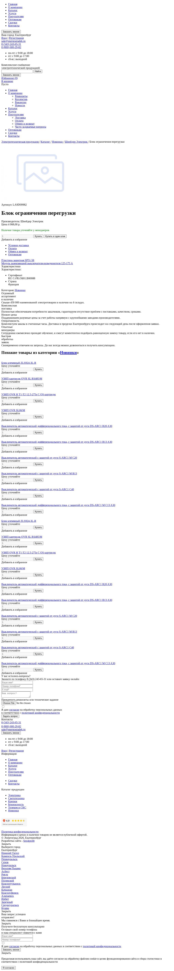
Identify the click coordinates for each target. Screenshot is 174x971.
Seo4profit (28, 840)
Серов (4, 862)
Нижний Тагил (10, 853)
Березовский (8, 877)
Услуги (12, 13)
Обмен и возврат (24, 123)
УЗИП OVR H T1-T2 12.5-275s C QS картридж (28, 394)
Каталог (13, 10)
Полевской (7, 880)
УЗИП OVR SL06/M (13, 410)
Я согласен (8, 968)
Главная (12, 4)
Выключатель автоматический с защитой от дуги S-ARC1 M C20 (39, 457)
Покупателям (16, 16)
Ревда (4, 874)
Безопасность (16, 804)
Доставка (20, 117)
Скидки (12, 22)
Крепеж (12, 801)
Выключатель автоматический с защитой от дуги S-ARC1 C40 (37, 489)
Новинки (57, 141)
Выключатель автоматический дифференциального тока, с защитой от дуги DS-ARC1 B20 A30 (56, 426)
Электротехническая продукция (20, 141)
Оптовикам (14, 19)
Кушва (5, 908)
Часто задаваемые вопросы (30, 126)
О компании (15, 7)
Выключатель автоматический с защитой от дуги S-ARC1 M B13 (39, 473)
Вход (4, 38)
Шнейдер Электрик (76, 141)
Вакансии (20, 102)
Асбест (5, 871)
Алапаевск (7, 895)
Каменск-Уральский (13, 856)
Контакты (14, 25)
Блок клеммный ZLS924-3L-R (18, 362)
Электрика (14, 795)
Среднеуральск (10, 905)
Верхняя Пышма (11, 868)
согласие (14, 709)
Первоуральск (9, 859)
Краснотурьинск (11, 883)
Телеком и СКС (17, 807)
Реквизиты (21, 96)
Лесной (5, 886)
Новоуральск (8, 865)
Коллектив (21, 99)
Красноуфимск (10, 892)
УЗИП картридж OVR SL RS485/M (21, 378)
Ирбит (5, 899)
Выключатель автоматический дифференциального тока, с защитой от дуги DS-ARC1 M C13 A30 (58, 505)
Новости (20, 105)
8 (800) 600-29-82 (11, 47)
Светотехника (16, 798)
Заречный (7, 902)
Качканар (6, 889)
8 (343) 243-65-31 (11, 44)
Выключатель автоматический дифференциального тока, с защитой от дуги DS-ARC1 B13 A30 (56, 441)
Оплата (19, 120)
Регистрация (16, 38)
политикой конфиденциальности (41, 712)
